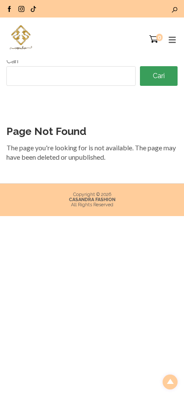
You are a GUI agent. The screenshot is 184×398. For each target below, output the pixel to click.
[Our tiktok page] (33, 8)
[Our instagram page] (21, 8)
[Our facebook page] (9, 8)
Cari (12, 61)
